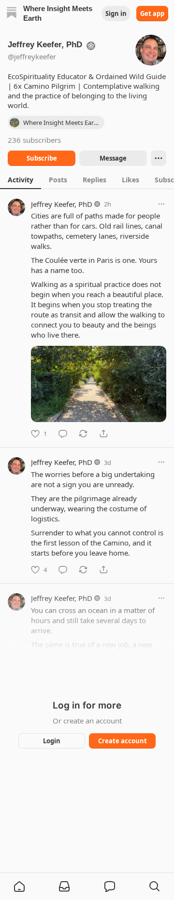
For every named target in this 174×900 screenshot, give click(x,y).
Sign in (116, 13)
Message (113, 158)
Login (51, 740)
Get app (152, 13)
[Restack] (83, 433)
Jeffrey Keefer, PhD (61, 204)
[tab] (20, 179)
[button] (19, 886)
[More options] (161, 204)
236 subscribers (34, 140)
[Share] (103, 433)
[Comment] (63, 433)
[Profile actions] (158, 158)
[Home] (11, 14)
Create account (122, 740)
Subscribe (42, 158)
